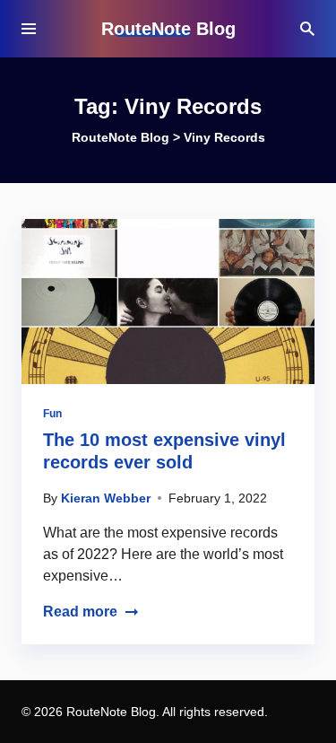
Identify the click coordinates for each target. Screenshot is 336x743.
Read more (80, 611)
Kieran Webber (106, 498)
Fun (52, 413)
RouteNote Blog (168, 29)
